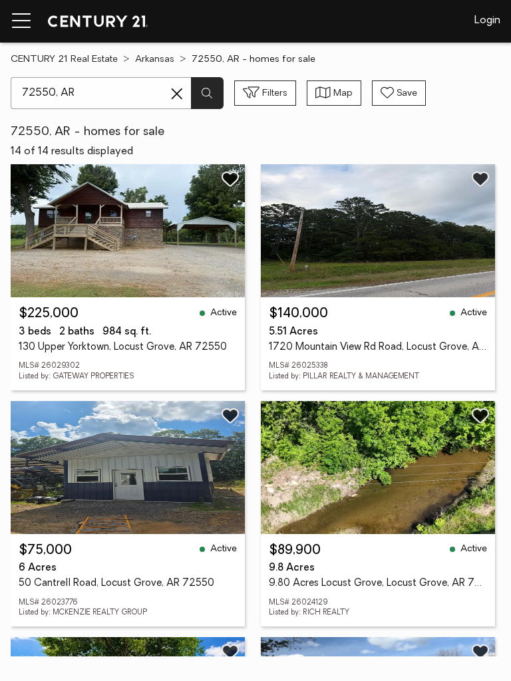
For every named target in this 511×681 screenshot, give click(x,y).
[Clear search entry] (177, 93)
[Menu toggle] (21, 21)
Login (487, 20)
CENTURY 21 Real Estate (64, 60)
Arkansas (154, 60)
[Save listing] (230, 179)
